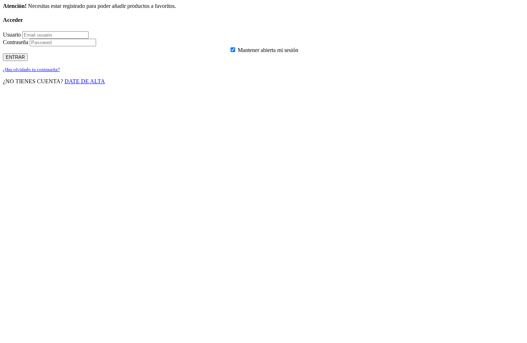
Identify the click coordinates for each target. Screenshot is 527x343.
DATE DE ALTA (85, 81)
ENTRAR (15, 57)
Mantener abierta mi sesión (267, 50)
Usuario (12, 35)
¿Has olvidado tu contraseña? (31, 69)
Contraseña (15, 42)
